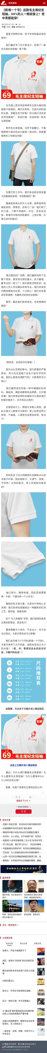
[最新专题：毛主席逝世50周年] (12, 886)
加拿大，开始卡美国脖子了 (14, 950)
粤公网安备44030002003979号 (17, 1047)
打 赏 (23, 811)
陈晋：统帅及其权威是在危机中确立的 (12, 915)
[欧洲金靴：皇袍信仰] (34, 906)
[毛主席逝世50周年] (23, 872)
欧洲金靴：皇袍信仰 (32, 914)
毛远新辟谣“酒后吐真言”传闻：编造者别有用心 (33, 896)
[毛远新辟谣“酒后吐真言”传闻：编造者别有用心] (34, 886)
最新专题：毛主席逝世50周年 (12, 896)
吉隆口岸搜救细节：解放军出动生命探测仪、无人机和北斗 (18, 1022)
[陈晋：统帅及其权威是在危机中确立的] (12, 906)
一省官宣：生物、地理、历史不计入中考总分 (18, 1032)
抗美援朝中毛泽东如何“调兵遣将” (17, 828)
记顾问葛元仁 (8, 980)
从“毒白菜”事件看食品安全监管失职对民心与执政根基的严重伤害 (18, 1012)
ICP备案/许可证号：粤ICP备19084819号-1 (19, 1044)
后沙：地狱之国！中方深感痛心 (16, 1001)
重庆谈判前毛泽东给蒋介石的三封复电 (18, 972)
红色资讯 (13, 3)
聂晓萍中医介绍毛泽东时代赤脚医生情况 (21, 832)
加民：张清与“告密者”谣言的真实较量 (18, 962)
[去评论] (43, 728)
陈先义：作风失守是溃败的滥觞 (16, 991)
